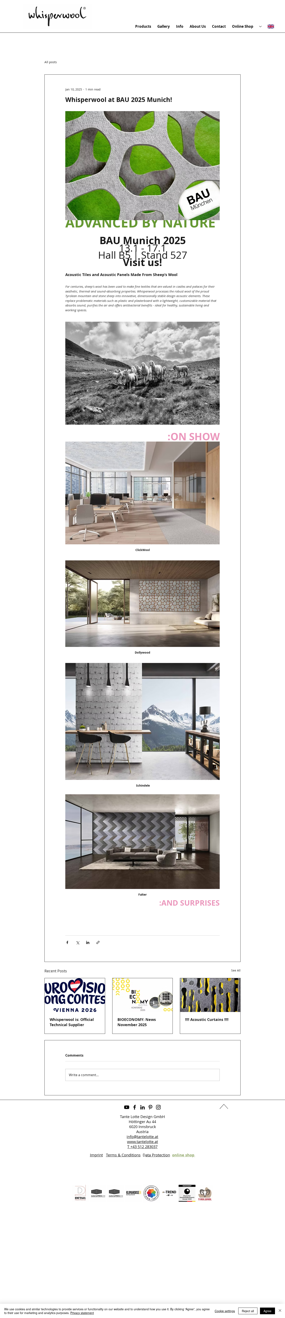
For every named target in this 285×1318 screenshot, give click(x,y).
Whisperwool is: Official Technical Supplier (72, 1022)
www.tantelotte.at (142, 1141)
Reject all (248, 1311)
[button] (139, 372)
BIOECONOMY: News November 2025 (136, 1022)
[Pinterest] (150, 1107)
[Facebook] (134, 1107)
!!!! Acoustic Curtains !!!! (206, 1019)
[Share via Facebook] (67, 942)
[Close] (279, 1311)
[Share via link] (98, 942)
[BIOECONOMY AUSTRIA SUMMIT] (142, 995)
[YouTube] (127, 1107)
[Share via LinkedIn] (88, 942)
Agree (267, 1311)
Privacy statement (82, 1313)
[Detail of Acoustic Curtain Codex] (210, 995)
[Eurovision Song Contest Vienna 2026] (75, 995)
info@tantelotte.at (142, 1136)
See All (236, 970)
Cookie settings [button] (225, 1311)
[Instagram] (158, 1107)
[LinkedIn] (142, 1107)
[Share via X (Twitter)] (77, 942)
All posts (50, 62)
